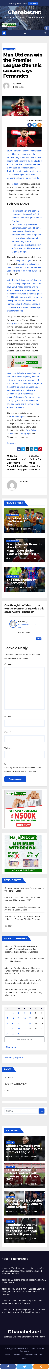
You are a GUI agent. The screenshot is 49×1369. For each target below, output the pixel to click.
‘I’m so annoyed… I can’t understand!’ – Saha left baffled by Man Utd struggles (17, 463)
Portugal (14, 184)
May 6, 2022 (14, 1157)
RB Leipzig (24, 434)
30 (19, 1034)
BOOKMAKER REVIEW (16, 1084)
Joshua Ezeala (30, 529)
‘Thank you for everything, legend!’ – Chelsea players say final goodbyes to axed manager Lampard (21, 949)
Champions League (23, 261)
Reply (39, 638)
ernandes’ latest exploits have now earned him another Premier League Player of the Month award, (24, 267)
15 (13, 1023)
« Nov (7, 1047)
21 (7, 1029)
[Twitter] (34, 125)
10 (24, 1018)
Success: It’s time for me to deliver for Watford (35, 463)
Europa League (17, 417)
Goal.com (11, 443)
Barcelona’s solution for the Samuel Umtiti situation (23, 521)
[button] (45, 33)
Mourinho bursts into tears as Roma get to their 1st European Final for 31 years (21, 1229)
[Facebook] (29, 125)
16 (19, 1023)
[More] (39, 125)
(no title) (8, 926)
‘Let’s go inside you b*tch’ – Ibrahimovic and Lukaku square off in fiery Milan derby (23, 992)
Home (7, 1354)
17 (24, 1023)
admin (18, 84)
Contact (8, 1091)
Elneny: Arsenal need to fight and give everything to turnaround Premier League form (26, 238)
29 (13, 1034)
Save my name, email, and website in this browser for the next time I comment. (22, 770)
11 (30, 1018)
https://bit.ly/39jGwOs (14, 1058)
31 (24, 1034)
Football (10, 1142)
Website (8, 748)
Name (7, 717)
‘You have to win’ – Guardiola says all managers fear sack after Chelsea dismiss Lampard (24, 971)
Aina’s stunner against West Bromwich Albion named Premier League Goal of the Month (26, 227)
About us (9, 1077)
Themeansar (24, 1351)
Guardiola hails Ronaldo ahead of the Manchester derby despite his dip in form (23, 548)
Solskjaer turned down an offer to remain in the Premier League (24, 1149)
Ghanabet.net (24, 12)
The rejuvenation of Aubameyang (21, 581)
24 (24, 1029)
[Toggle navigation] (25, 33)
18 (30, 1023)
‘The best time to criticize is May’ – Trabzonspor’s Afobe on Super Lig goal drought (26, 248)
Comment (9, 664)
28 (7, 1034)
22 (13, 1029)
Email (7, 732)
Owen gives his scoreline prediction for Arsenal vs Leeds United (24, 1204)
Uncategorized (9, 49)
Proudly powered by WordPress (17, 1349)
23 (19, 1029)
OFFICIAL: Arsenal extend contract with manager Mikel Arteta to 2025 (24, 1174)
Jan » (13, 1047)
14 (7, 1023)
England (13, 323)
